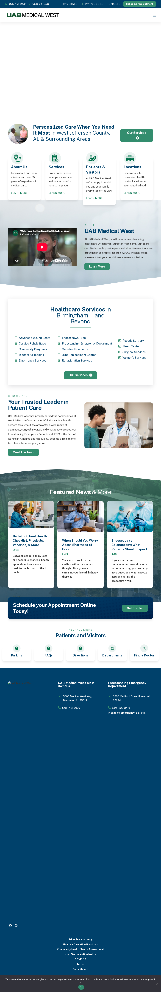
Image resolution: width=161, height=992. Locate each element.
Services (56, 167)
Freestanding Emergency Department (87, 343)
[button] (154, 15)
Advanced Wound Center (35, 337)
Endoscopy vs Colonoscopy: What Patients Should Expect (129, 545)
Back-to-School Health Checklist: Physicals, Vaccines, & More (30, 540)
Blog (16, 549)
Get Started (135, 608)
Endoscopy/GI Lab (74, 337)
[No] (157, 983)
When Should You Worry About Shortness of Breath (80, 545)
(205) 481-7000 (16, 4)
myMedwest (71, 4)
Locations (132, 167)
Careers (115, 4)
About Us (19, 167)
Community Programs (33, 349)
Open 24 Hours (40, 4)
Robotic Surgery (133, 340)
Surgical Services (134, 352)
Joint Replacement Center (79, 354)
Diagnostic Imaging (31, 354)
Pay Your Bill (94, 4)
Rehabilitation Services (77, 360)
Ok (81, 987)
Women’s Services (134, 357)
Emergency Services (32, 360)
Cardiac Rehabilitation (33, 343)
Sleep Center (131, 346)
